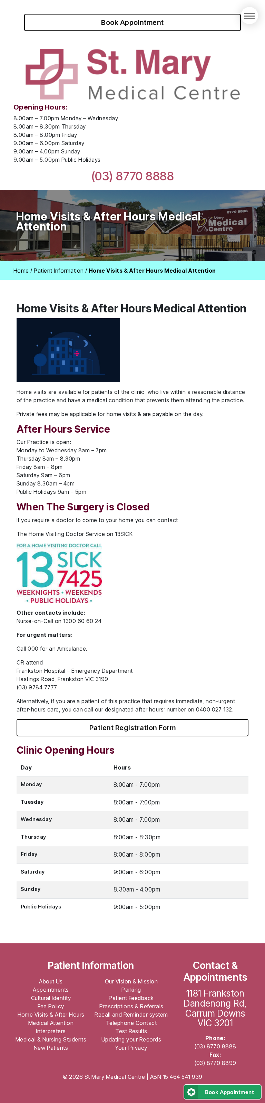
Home (21, 270)
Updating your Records (131, 1039)
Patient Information (59, 270)
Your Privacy (131, 1047)
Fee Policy (51, 1006)
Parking (131, 989)
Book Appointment (132, 22)
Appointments (51, 989)
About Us (51, 981)
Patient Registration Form (132, 728)
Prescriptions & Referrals (131, 1006)
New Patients (51, 1047)
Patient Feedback (131, 997)
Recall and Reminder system (131, 1014)
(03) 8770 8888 (132, 176)
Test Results (131, 1031)
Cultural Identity (51, 997)
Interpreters (51, 1031)
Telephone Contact (131, 1022)
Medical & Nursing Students (51, 1039)
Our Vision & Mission (131, 981)
